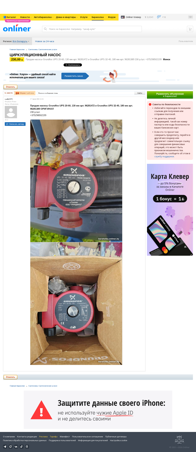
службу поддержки (164, 156)
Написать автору (16, 124)
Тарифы (54, 436)
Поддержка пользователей (62, 440)
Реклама (43, 436)
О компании (9, 436)
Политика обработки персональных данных (25, 440)
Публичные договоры (116, 436)
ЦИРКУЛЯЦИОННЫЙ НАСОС (35, 55)
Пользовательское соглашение (87, 436)
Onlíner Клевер (133, 17)
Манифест (65, 436)
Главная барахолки (17, 49)
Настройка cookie (118, 440)
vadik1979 (9, 99)
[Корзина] (190, 29)
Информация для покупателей (93, 440)
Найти (139, 93)
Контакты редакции (27, 436)
